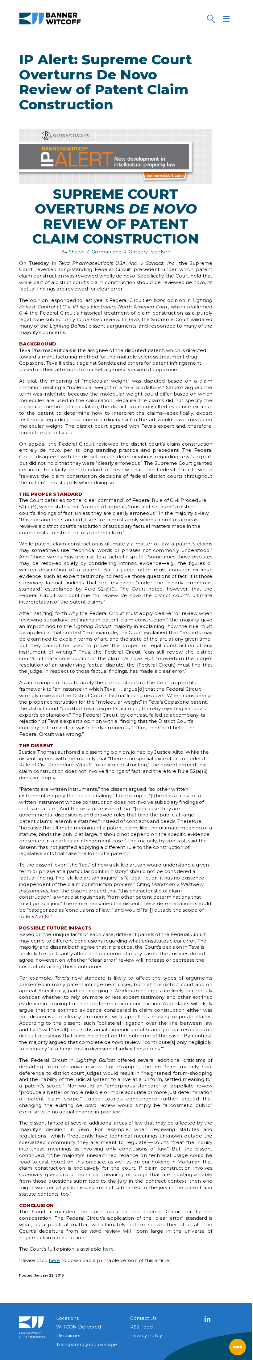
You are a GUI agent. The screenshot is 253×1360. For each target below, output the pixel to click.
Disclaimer (68, 1335)
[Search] (210, 18)
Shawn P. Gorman (90, 252)
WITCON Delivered (78, 1327)
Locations (67, 1318)
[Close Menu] (237, 1347)
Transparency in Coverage (86, 1344)
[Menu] (226, 18)
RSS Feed (141, 1327)
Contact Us (143, 1318)
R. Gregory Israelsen (147, 252)
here (108, 1249)
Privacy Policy (146, 1335)
